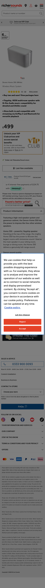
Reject (22, 322)
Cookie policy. (12, 307)
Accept (22, 328)
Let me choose (22, 315)
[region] (22, 294)
